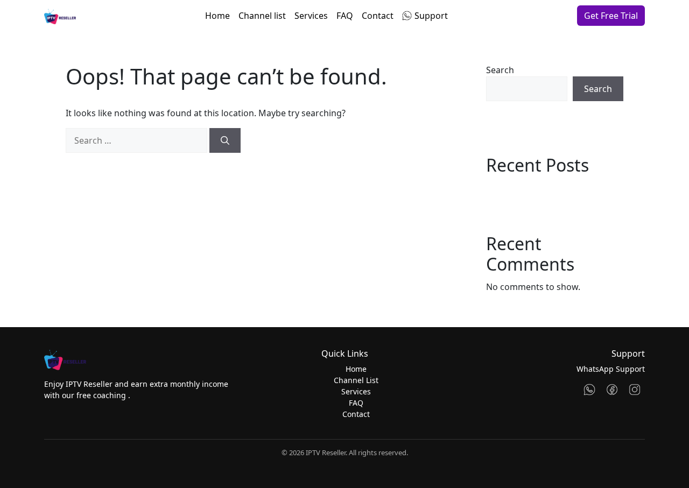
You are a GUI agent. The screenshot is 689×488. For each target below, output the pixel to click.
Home (217, 16)
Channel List (356, 380)
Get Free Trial (611, 16)
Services (311, 16)
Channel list (262, 16)
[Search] (225, 140)
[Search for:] (136, 140)
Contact (377, 16)
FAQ (344, 16)
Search (500, 70)
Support (431, 16)
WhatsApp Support (610, 369)
